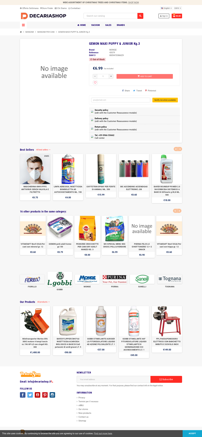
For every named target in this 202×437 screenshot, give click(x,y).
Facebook (22, 395)
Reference (93, 52)
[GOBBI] (59, 279)
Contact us (83, 417)
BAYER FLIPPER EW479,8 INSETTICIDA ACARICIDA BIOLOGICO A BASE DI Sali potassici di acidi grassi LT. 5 (68, 343)
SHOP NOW (133, 2)
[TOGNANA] (169, 279)
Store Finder (46, 8)
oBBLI (81, 405)
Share (127, 90)
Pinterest (152, 90)
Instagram (52, 395)
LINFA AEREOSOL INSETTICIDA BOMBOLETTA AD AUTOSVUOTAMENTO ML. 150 (68, 189)
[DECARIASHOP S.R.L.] (44, 16)
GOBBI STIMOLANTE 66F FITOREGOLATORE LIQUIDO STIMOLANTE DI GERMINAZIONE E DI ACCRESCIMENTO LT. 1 (133, 344)
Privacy (81, 397)
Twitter (30, 395)
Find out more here (103, 433)
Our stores (83, 409)
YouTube (37, 395)
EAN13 (92, 55)
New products (84, 413)
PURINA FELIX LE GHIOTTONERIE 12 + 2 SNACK (142, 247)
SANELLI (142, 287)
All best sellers (43, 150)
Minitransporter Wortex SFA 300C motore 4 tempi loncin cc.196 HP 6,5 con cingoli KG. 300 (35, 343)
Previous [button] (176, 149)
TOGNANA (170, 287)
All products (43, 302)
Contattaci (75, 8)
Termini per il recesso (88, 401)
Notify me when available (165, 100)
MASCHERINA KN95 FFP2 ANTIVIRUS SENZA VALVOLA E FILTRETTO (35, 189)
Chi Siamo (62, 8)
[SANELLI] (142, 279)
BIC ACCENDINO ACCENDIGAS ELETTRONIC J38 (134, 187)
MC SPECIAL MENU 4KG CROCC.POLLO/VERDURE (114, 245)
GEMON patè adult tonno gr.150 (60, 245)
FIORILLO (32, 287)
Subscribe (167, 379)
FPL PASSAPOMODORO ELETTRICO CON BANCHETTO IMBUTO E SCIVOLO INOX (167, 341)
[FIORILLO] (32, 279)
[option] (35, 178)
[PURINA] (114, 279)
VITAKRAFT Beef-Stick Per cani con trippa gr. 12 (169, 245)
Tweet (139, 90)
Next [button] (180, 149)
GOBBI (60, 289)
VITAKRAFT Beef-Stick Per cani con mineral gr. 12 (33, 245)
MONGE (87, 287)
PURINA (114, 287)
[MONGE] (87, 279)
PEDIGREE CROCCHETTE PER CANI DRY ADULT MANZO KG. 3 (87, 247)
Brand (91, 50)
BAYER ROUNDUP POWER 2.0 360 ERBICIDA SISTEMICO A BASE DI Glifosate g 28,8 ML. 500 (167, 190)
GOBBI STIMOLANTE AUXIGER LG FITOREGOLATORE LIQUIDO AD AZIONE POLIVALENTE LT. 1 (101, 341)
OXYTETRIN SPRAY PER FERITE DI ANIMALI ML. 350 (101, 187)
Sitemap (82, 421)
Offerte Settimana (29, 8)
